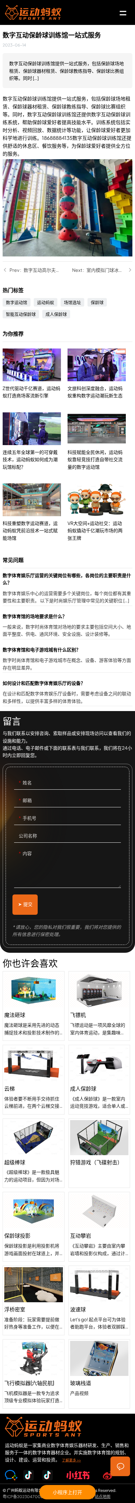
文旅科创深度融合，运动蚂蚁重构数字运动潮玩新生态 (100, 374)
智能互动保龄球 (21, 314)
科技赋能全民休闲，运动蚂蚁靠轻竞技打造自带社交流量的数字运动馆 (100, 441)
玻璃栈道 (99, 1374)
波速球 (99, 1300)
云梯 (33, 1079)
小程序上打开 (67, 1492)
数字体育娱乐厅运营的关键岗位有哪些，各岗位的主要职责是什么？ (67, 589)
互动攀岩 (99, 1226)
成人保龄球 (56, 314)
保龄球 (97, 302)
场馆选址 (72, 302)
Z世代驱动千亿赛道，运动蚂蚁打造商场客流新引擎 (35, 374)
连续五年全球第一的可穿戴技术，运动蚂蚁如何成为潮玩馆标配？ (35, 441)
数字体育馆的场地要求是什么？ (67, 625)
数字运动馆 (16, 302)
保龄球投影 (33, 1226)
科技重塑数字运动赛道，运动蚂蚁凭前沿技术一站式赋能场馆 (35, 512)
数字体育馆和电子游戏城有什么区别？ (67, 659)
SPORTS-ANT (33, 12)
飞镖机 (99, 1006)
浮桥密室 (33, 1300)
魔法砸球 (33, 1006)
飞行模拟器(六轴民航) (33, 1374)
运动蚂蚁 (45, 302)
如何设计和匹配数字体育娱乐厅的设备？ (67, 692)
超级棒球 (33, 1153)
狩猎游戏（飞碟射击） (99, 1153)
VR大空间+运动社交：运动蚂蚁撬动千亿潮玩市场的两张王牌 (100, 512)
